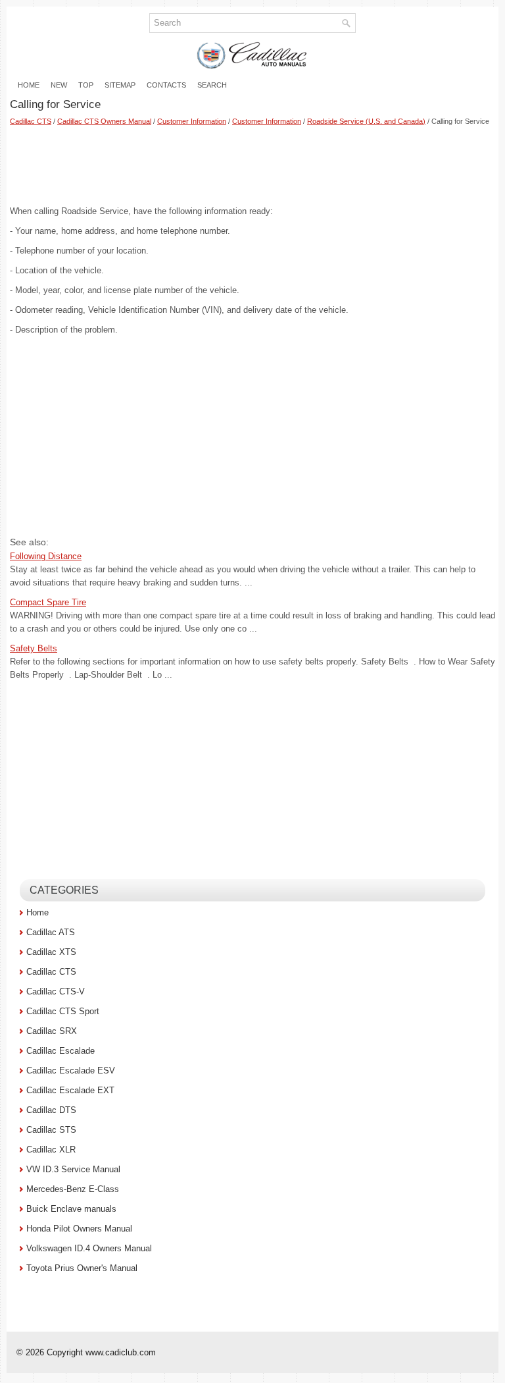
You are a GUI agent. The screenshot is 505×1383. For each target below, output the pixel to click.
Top (85, 85)
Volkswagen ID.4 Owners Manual (89, 1248)
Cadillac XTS (51, 952)
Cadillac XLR (51, 1149)
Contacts (166, 85)
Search (212, 85)
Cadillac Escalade (60, 1051)
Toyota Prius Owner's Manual (81, 1268)
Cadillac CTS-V (55, 991)
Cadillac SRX (51, 1031)
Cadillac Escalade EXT (70, 1090)
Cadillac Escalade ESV (70, 1070)
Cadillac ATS (50, 932)
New (59, 85)
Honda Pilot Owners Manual (79, 1229)
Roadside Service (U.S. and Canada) (366, 121)
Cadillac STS (51, 1130)
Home (28, 85)
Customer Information (191, 121)
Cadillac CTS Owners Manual (104, 121)
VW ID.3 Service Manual (73, 1169)
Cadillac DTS (51, 1110)
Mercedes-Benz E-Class (72, 1189)
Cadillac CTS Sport (62, 1011)
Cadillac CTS (30, 121)
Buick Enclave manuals (71, 1209)
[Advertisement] (252, 165)
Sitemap (120, 85)
